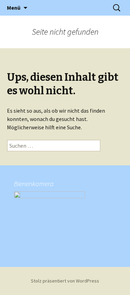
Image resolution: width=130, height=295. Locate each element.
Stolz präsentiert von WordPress (65, 281)
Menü (13, 7)
